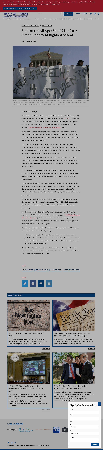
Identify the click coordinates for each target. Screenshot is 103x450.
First (71, 415)
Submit (95, 444)
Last (71, 421)
